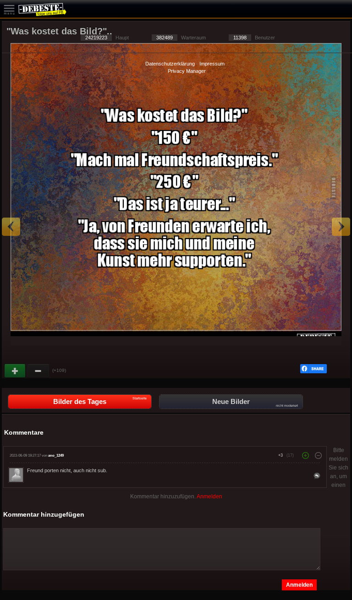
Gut (15, 371)
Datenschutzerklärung (170, 63)
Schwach (38, 371)
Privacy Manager (187, 71)
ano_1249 (56, 455)
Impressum (212, 63)
